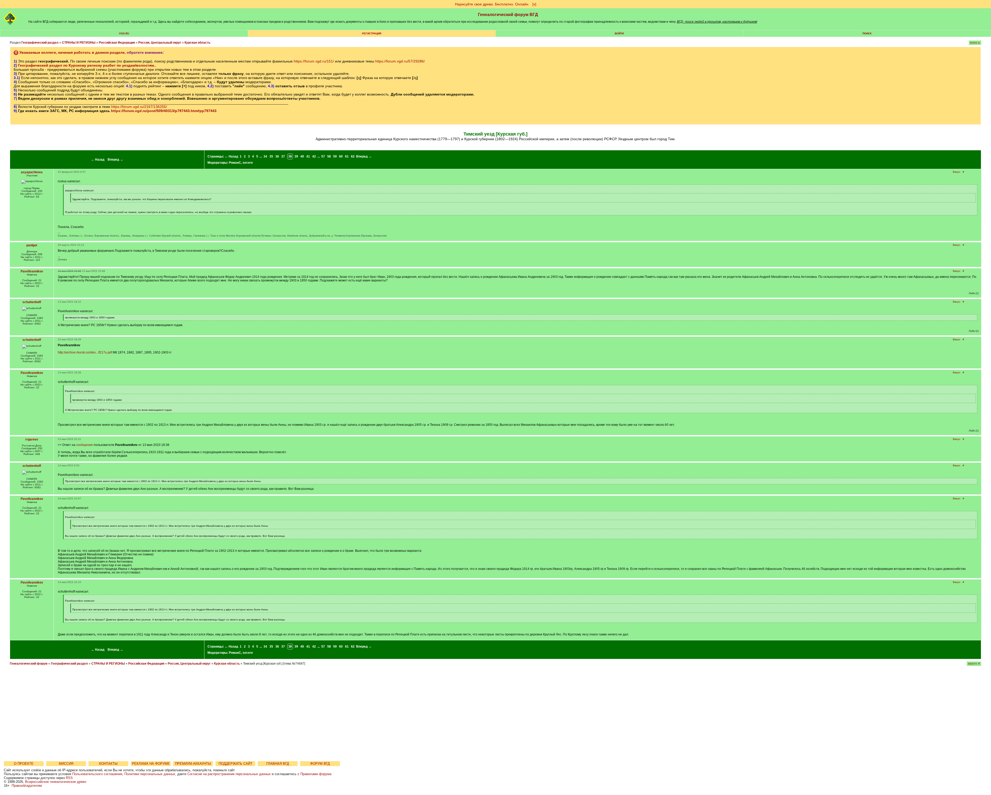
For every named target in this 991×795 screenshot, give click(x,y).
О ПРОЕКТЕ (24, 764)
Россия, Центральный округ (159, 42)
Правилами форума (315, 774)
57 (323, 156)
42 (314, 156)
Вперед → (115, 159)
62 (353, 156)
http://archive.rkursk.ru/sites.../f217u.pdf (85, 352)
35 (271, 156)
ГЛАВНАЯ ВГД (277, 764)
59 (335, 156)
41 (308, 156)
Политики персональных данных (149, 774)
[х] (534, 4)
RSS (69, 778)
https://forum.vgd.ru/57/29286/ (400, 61)
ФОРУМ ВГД (320, 764)
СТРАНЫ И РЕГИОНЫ (78, 42)
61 (347, 156)
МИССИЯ (66, 764)
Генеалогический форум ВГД (508, 14)
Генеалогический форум (28, 663)
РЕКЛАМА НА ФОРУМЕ (151, 764)
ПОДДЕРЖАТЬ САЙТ (235, 764)
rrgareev (31, 439)
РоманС (235, 162)
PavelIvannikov (32, 271)
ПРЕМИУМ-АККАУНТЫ (193, 764)
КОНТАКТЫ (108, 764)
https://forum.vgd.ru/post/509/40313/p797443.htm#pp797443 (164, 111)
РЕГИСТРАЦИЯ (371, 33)
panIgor (31, 245)
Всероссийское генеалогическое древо (55, 782)
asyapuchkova (32, 172)
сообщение (84, 445)
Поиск (867, 33)
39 (296, 156)
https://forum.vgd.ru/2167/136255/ (139, 107)
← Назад (98, 159)
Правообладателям (27, 786)
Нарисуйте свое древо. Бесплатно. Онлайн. (492, 4)
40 (302, 156)
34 (265, 156)
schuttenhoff (31, 302)
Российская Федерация (117, 42)
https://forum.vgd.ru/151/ (314, 61)
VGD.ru (124, 33)
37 (283, 156)
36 (277, 156)
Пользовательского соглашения (97, 774)
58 (329, 156)
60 (341, 156)
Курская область (197, 42)
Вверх (956, 171)
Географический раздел (40, 42)
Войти (619, 33)
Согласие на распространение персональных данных (229, 774)
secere (248, 162)
